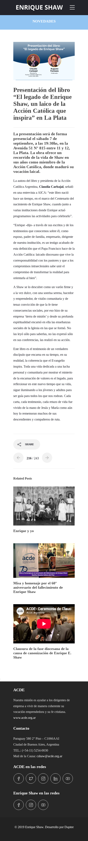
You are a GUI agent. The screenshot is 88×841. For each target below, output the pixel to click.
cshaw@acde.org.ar (49, 756)
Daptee (69, 827)
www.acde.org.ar (24, 717)
